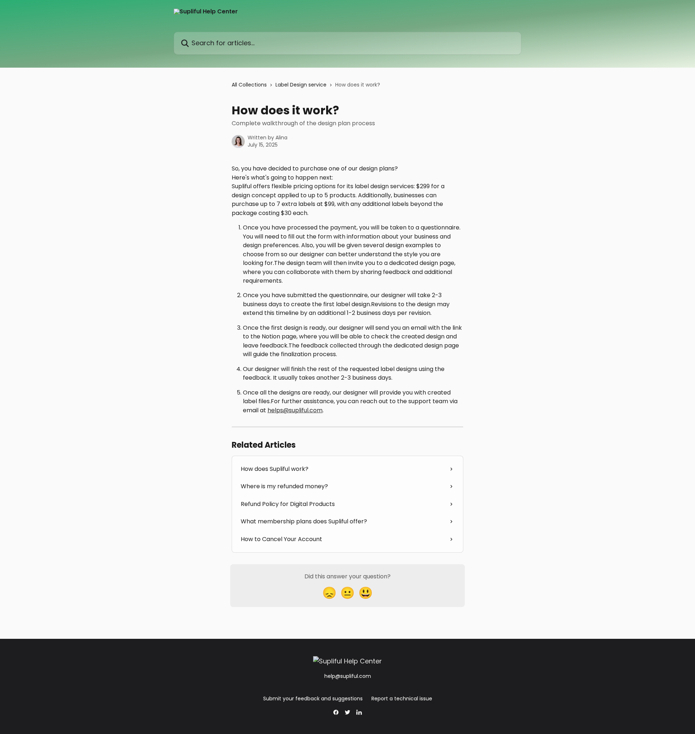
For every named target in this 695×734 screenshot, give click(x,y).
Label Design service (301, 84)
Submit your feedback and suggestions (313, 698)
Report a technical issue (401, 698)
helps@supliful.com (295, 410)
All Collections (249, 84)
